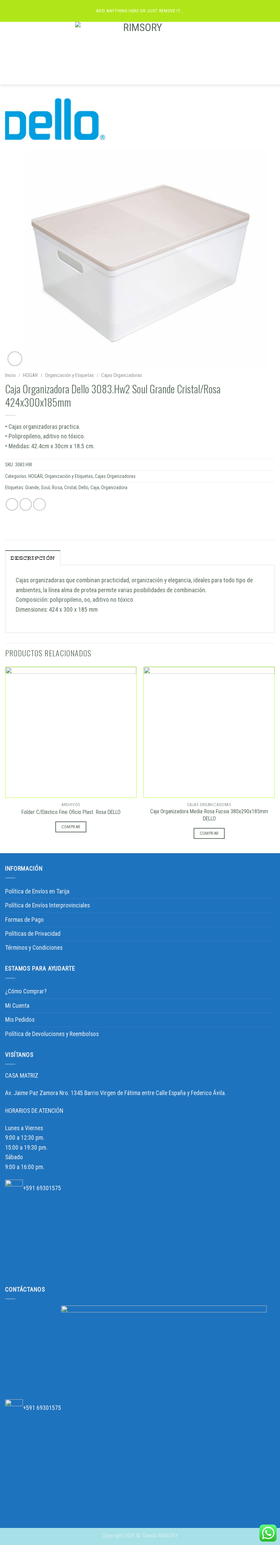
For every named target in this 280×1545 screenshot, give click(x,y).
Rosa (57, 487)
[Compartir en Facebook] (25, 504)
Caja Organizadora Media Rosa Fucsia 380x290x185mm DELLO (209, 815)
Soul (45, 487)
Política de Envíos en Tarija (37, 891)
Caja (94, 487)
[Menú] (9, 53)
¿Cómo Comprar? (26, 991)
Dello (83, 487)
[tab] (32, 558)
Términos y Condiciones (33, 947)
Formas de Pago (24, 919)
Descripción (33, 558)
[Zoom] (15, 358)
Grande (32, 487)
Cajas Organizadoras (121, 375)
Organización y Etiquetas (69, 375)
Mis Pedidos (19, 1019)
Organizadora (114, 487)
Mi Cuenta (17, 1005)
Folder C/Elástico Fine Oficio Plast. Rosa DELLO (71, 812)
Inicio (10, 375)
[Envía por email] (39, 504)
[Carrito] (271, 53)
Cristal (70, 487)
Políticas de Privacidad (32, 933)
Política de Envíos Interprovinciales (47, 905)
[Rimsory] (140, 53)
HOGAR (30, 375)
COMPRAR (71, 826)
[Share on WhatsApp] (12, 504)
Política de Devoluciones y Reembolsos (52, 1034)
